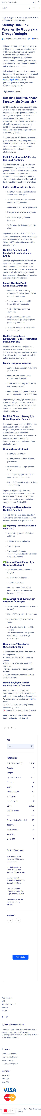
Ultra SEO (5, 1079)
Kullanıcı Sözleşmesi (10, 1064)
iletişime (32, 699)
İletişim (4, 1010)
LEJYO (5, 7)
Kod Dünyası (12, 801)
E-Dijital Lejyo (13, 2)
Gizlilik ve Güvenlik (9, 1054)
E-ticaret (10, 782)
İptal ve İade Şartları (10, 1057)
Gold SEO (5, 1082)
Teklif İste (4, 2)
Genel (9, 787)
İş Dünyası (11, 796)
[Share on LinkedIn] (15, 728)
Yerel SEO (11, 834)
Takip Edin (20, 957)
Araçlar (10, 773)
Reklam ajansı (13, 811)
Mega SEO (6, 1075)
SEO (9, 815)
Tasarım (10, 825)
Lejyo (36, 38)
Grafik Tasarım (13, 792)
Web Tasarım (12, 830)
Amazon (10, 768)
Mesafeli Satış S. (8, 1060)
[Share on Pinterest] (12, 728)
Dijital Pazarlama (14, 777)
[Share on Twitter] (8, 728)
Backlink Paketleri (9, 1004)
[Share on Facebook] (4, 728)
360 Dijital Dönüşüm (15, 763)
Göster (17, 92)
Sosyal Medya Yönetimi (17, 820)
